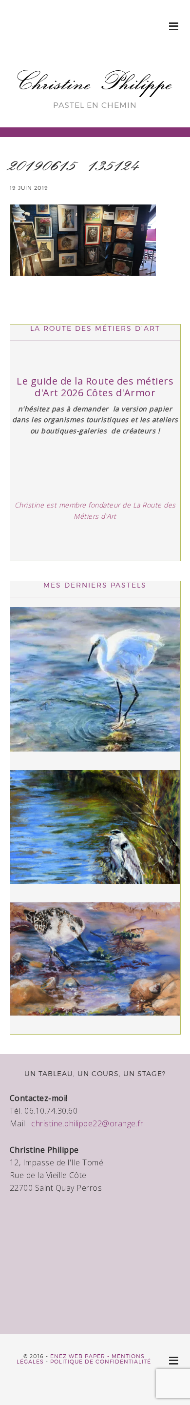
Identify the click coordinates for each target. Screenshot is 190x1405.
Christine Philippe (95, 81)
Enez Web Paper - (81, 1356)
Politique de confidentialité (100, 1361)
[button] (174, 25)
